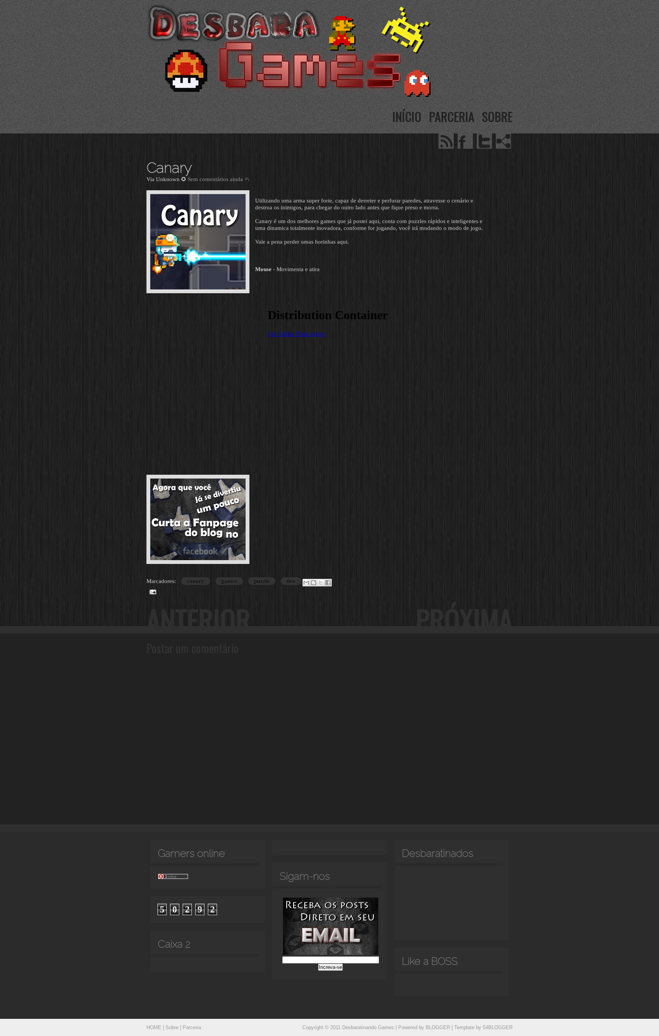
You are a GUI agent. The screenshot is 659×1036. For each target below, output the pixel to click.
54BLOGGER (498, 1027)
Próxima (464, 619)
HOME (153, 1027)
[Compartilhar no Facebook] (328, 582)
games (229, 581)
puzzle (262, 581)
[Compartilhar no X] (321, 582)
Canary (169, 167)
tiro (291, 581)
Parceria (451, 116)
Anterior (198, 619)
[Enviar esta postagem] (151, 591)
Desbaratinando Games (368, 1027)
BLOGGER (438, 1027)
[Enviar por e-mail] (306, 582)
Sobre (497, 116)
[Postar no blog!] (313, 582)
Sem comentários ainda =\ (218, 179)
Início (406, 116)
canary (195, 581)
